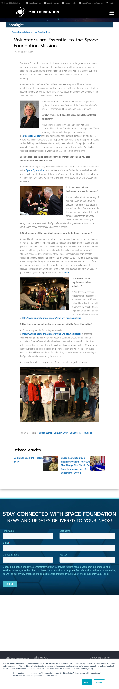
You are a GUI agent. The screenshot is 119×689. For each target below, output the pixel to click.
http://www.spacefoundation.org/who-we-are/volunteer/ (51, 318)
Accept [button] (87, 682)
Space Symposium (52, 3)
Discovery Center (70, 3)
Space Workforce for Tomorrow (92, 3)
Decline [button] (99, 682)
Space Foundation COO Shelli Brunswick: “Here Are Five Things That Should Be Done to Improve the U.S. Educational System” (75, 465)
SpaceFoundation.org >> (24, 32)
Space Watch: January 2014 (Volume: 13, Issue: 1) (65, 432)
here (66, 272)
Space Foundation (34, 3)
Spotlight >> (44, 32)
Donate (110, 3)
